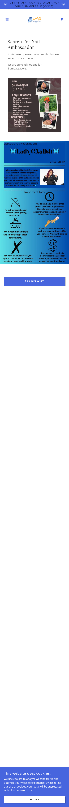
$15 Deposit (34, 281)
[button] (8, 19)
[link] (34, 19)
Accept (34, 799)
